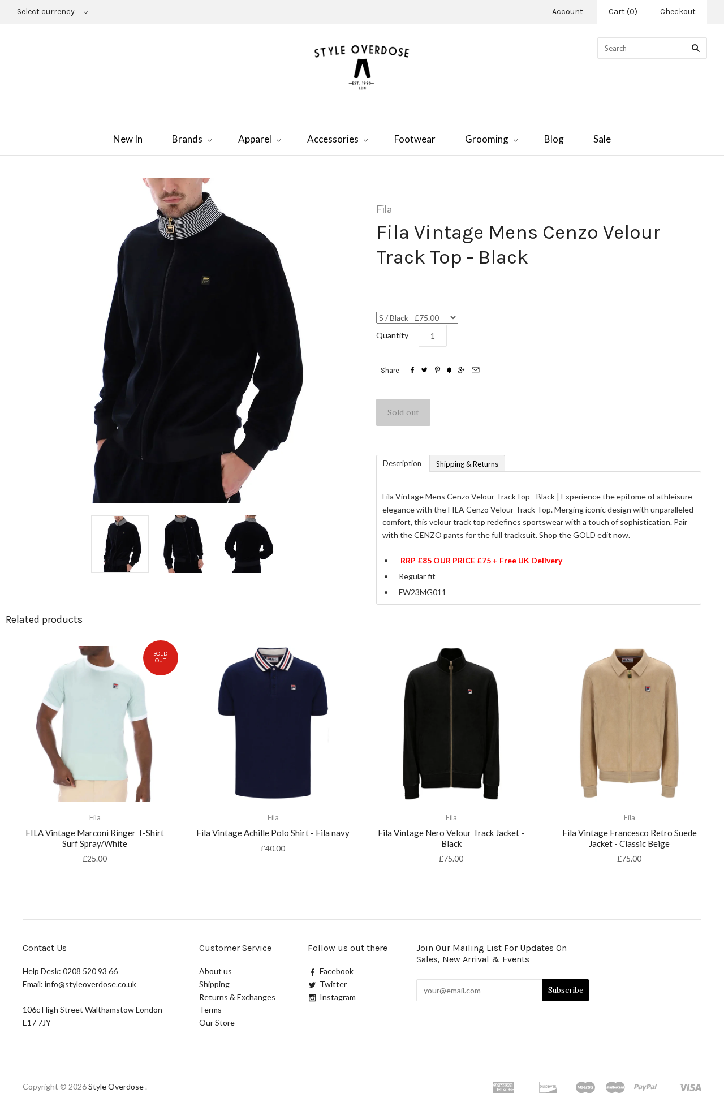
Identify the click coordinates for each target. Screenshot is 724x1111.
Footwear (415, 139)
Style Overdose (116, 1086)
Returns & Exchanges (237, 997)
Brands (187, 139)
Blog (554, 139)
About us (215, 971)
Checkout (678, 11)
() (623, 11)
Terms (210, 1009)
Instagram (338, 997)
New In (128, 139)
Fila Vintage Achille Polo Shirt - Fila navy (273, 833)
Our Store (217, 1022)
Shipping (214, 984)
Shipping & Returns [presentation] (467, 463)
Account (567, 11)
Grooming (486, 139)
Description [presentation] (403, 463)
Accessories (333, 139)
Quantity (392, 335)
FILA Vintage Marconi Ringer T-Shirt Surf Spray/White (94, 838)
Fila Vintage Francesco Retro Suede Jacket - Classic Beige (629, 838)
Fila (384, 209)
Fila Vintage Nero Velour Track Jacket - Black (451, 838)
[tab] (402, 462)
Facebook (337, 971)
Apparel (255, 139)
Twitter (333, 984)
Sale (602, 139)
